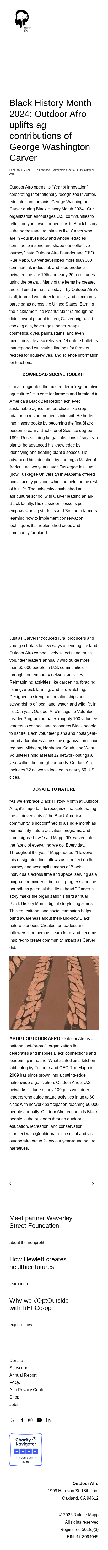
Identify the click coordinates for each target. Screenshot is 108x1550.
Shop (14, 1397)
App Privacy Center (27, 1390)
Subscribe (18, 1368)
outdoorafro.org (23, 1141)
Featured (44, 169)
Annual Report (22, 1375)
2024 (71, 169)
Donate (16, 1360)
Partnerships (59, 169)
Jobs (13, 1404)
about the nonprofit (26, 1242)
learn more (19, 1284)
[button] (96, 20)
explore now (20, 1325)
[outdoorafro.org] (22, 20)
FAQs (14, 1382)
